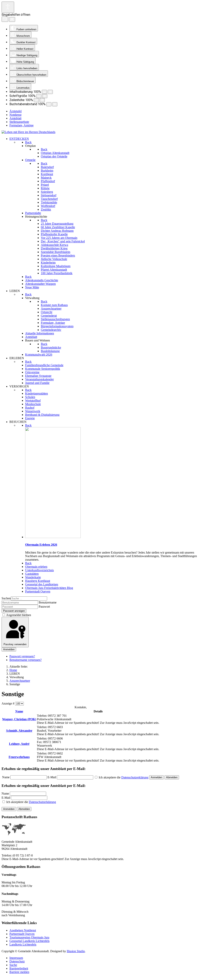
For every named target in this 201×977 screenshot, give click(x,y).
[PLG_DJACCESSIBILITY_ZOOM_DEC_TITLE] (44, 92)
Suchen (6, 598)
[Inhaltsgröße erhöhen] (50, 92)
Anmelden (9, 649)
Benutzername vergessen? (25, 659)
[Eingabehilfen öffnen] (8, 7)
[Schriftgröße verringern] (38, 96)
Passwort (44, 606)
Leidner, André (19, 743)
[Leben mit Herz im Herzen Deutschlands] (28, 132)
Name (19, 711)
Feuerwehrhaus (19, 757)
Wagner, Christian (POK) (19, 719)
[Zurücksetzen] (5, 19)
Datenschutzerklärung (134, 777)
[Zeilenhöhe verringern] (36, 100)
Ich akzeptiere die (30, 802)
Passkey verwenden (15, 644)
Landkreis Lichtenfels (22, 944)
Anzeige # (8, 703)
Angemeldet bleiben (18, 615)
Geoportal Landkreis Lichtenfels (29, 941)
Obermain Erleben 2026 (41, 544)
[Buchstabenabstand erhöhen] (54, 104)
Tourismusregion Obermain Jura (29, 937)
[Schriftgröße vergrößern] (44, 96)
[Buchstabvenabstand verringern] (48, 104)
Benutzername (48, 602)
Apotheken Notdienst (22, 930)
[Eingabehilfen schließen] (12, 19)
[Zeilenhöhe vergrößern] (42, 100)
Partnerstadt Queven (22, 934)
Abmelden (171, 777)
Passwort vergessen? (22, 656)
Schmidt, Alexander (19, 730)
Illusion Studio (76, 951)
